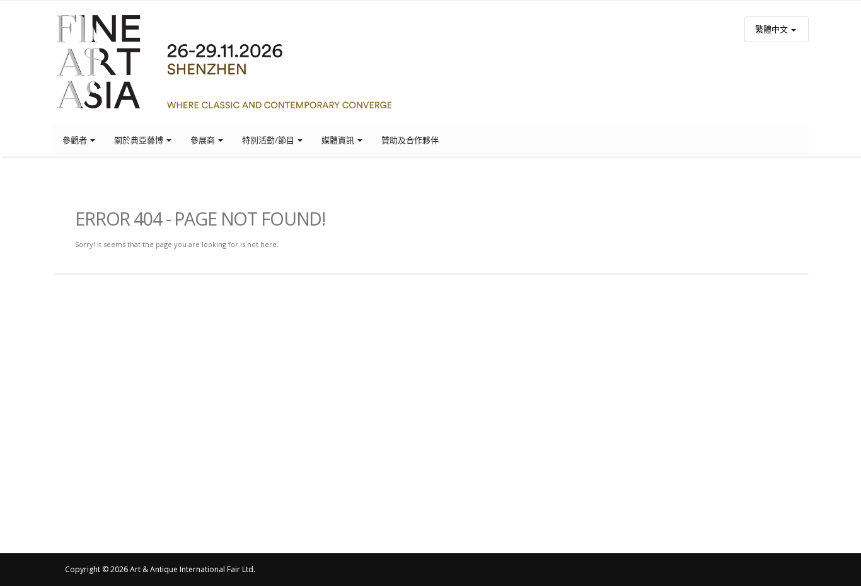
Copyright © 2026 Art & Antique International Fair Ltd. (160, 569)
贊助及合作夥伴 (410, 140)
